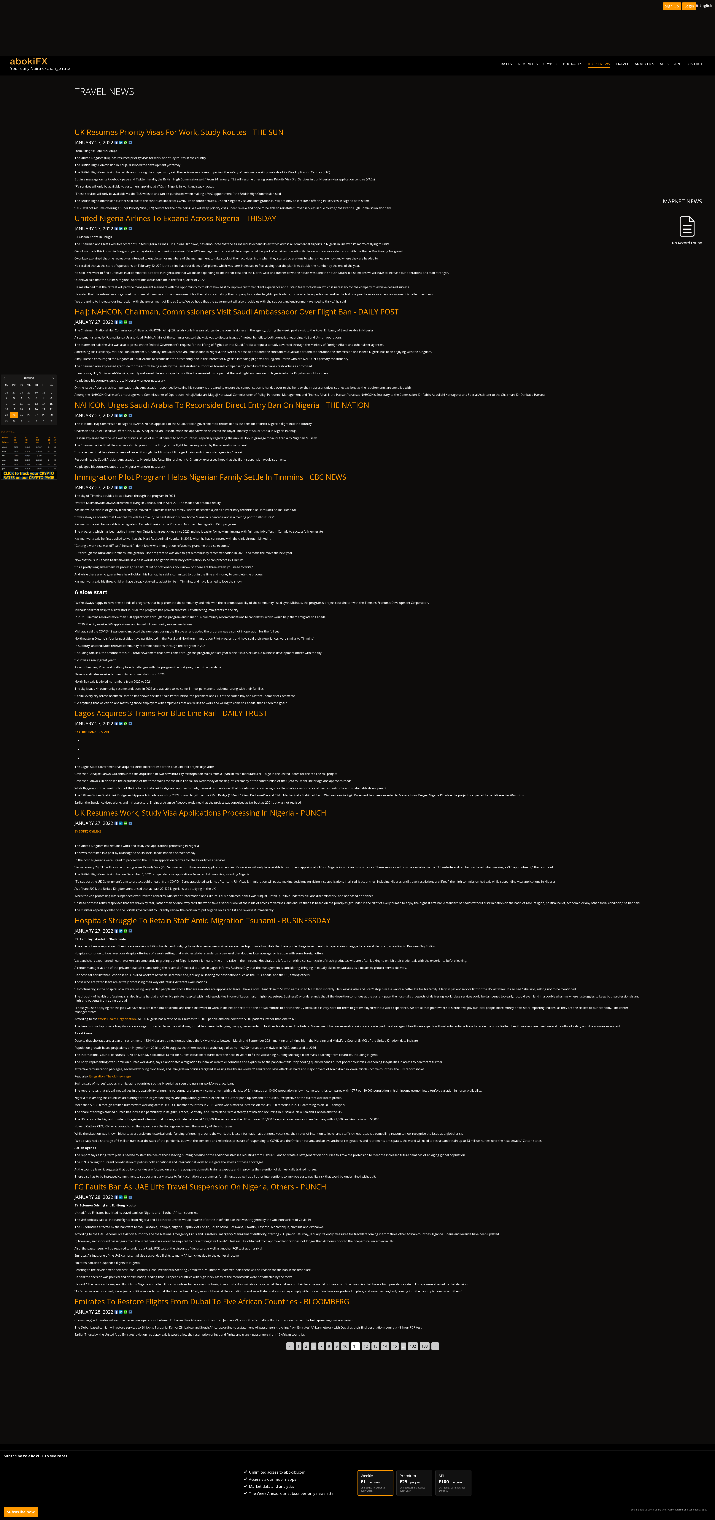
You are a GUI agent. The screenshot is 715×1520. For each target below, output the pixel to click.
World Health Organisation (117, 1019)
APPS (664, 63)
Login (689, 6)
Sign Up (672, 6)
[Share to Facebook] (116, 142)
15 (395, 1346)
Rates (506, 63)
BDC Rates (572, 63)
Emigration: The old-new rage (110, 1076)
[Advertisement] (357, 28)
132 (413, 1346)
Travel (622, 63)
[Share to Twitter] (130, 142)
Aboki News (599, 63)
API (677, 63)
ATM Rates (527, 63)
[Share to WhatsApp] (125, 142)
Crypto (550, 63)
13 (375, 1346)
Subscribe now (21, 1511)
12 (366, 1346)
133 (425, 1346)
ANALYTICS (644, 63)
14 (385, 1346)
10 (345, 1346)
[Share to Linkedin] (121, 142)
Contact (694, 63)
